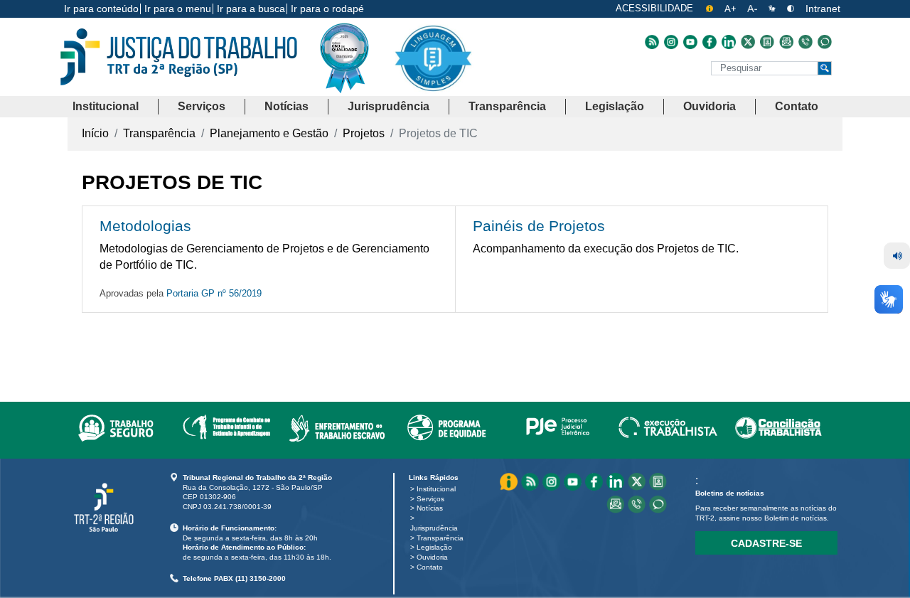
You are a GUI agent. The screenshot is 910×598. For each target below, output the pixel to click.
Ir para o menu (177, 8)
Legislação (434, 547)
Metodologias (145, 226)
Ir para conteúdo (101, 8)
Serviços (430, 499)
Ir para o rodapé (327, 8)
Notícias (430, 508)
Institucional (436, 489)
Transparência (440, 538)
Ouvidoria (432, 557)
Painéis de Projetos (539, 226)
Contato (430, 567)
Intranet (822, 8)
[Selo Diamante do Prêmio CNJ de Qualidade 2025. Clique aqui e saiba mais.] (355, 86)
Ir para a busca (251, 8)
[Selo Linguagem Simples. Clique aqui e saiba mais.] (432, 69)
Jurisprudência (434, 528)
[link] (115, 425)
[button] (105, 107)
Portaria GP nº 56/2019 (214, 293)
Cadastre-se (766, 543)
